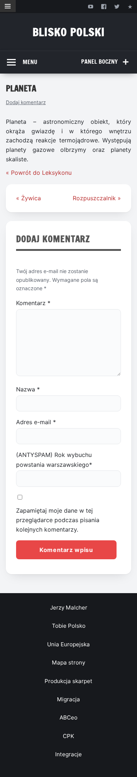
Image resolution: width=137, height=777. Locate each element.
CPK (68, 736)
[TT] (117, 6)
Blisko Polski (69, 32)
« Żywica (28, 198)
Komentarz (33, 303)
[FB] (103, 6)
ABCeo (68, 717)
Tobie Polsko (68, 625)
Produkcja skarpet (68, 681)
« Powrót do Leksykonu (39, 172)
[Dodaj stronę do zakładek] (130, 6)
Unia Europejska (68, 644)
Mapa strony (68, 662)
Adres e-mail (36, 422)
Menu (30, 62)
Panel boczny (99, 62)
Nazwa (28, 389)
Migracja (68, 699)
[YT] (90, 6)
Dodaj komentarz (26, 102)
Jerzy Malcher (68, 607)
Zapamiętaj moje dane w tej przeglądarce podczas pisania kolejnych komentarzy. (57, 520)
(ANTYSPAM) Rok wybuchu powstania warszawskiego (54, 459)
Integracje (68, 754)
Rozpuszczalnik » (97, 198)
